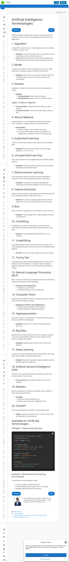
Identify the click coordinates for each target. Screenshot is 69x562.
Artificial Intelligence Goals (21, 517)
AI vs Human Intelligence (4, 298)
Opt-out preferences (45, 559)
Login (56, 2)
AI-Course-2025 (18, 513)
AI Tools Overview (3, 404)
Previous (16, 30)
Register (63, 2)
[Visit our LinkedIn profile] (59, 12)
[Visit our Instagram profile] (64, 12)
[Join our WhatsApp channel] (62, 12)
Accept (46, 555)
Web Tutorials (17, 511)
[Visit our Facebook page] (57, 12)
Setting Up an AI (3, 481)
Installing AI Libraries (3, 443)
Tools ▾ (8, 2)
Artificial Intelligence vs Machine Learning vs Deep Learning (30, 515)
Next (51, 30)
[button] (65, 542)
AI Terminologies (4, 217)
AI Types (3, 129)
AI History (3, 111)
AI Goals (3, 241)
